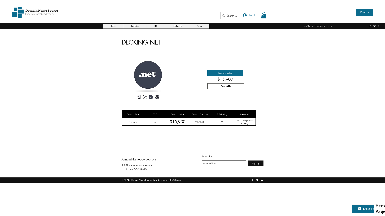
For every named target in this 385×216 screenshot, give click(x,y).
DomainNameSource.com (138, 159)
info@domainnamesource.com (318, 25)
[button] (134, 26)
